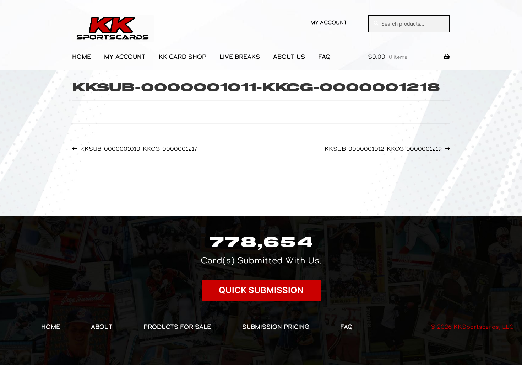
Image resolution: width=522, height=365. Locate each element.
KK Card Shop (182, 56)
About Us (289, 56)
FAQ (324, 56)
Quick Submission (261, 290)
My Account (328, 22)
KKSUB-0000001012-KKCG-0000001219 (383, 148)
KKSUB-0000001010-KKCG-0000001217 (138, 148)
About (102, 326)
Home (81, 56)
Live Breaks (239, 56)
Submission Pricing (275, 326)
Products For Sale (177, 326)
